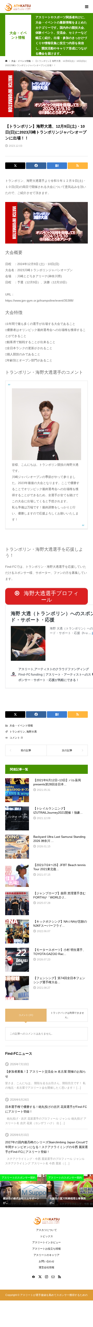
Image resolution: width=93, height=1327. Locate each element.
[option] (23, 1190)
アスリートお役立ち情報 (46, 1248)
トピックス (46, 1236)
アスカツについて (46, 1230)
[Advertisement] (46, 62)
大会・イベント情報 (21, 725)
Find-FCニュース (18, 1053)
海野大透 (31, 731)
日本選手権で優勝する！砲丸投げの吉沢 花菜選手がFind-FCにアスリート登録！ (46, 1109)
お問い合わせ (46, 1261)
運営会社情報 (46, 1267)
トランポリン (17, 731)
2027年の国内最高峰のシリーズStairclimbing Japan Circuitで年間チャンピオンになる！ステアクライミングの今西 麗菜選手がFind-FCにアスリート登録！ (46, 1147)
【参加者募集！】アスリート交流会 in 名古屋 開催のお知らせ (45, 1074)
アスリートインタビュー (46, 1242)
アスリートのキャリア (46, 1255)
